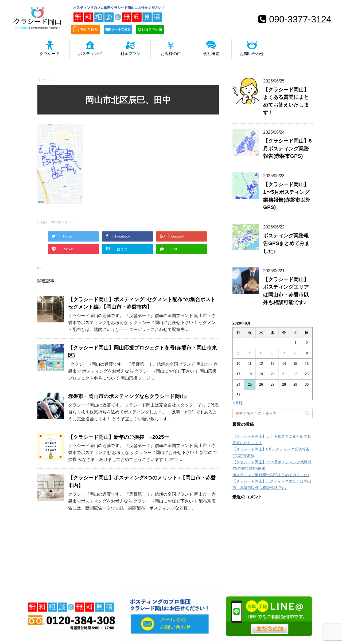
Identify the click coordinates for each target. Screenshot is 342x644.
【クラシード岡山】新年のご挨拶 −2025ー (118, 437)
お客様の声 (171, 53)
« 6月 (237, 403)
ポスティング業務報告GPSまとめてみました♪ (286, 243)
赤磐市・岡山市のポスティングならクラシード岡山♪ (128, 396)
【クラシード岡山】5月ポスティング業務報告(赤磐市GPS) (287, 148)
